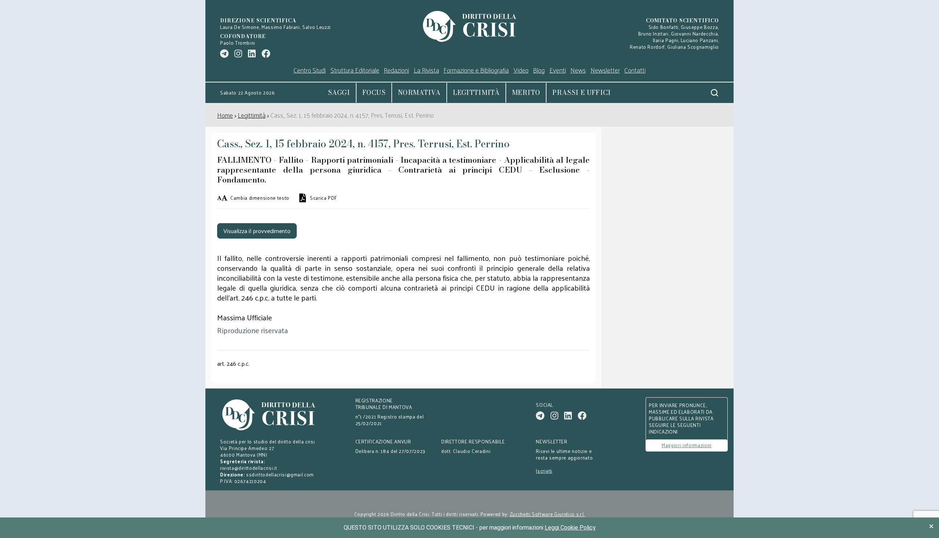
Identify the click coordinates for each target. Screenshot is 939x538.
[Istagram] (238, 53)
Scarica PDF (323, 198)
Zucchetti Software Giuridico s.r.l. (547, 514)
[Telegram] (224, 53)
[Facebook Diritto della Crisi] (266, 53)
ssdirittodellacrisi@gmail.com (280, 474)
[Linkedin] (252, 53)
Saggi (339, 92)
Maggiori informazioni (687, 445)
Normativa (419, 92)
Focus (374, 92)
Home (225, 115)
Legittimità (476, 92)
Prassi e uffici (581, 92)
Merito (526, 92)
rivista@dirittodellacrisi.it (248, 468)
